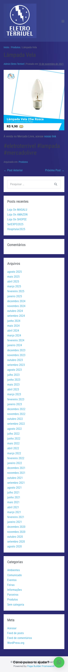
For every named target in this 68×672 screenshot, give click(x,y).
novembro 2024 (16, 306)
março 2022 (14, 453)
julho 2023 (13, 375)
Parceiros (12, 594)
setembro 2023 (16, 365)
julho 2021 (13, 492)
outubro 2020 (15, 536)
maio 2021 (13, 502)
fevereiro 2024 (15, 340)
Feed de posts (15, 633)
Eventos (12, 580)
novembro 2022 (16, 414)
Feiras (11, 585)
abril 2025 (13, 281)
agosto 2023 (14, 369)
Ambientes (13, 570)
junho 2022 (13, 438)
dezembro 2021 (16, 468)
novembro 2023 (16, 355)
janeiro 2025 (14, 296)
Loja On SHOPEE (17, 219)
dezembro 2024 (16, 301)
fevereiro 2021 (15, 517)
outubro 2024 (15, 311)
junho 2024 (13, 321)
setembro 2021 (16, 482)
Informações (14, 589)
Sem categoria (15, 604)
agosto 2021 (14, 487)
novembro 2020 (16, 532)
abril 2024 (13, 330)
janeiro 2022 (14, 463)
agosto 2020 (14, 546)
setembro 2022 (16, 423)
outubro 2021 (15, 478)
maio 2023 (13, 384)
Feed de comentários (19, 638)
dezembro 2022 (16, 409)
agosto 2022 (14, 428)
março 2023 (14, 394)
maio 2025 (13, 276)
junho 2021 (13, 497)
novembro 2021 (16, 473)
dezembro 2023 (16, 350)
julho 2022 (13, 433)
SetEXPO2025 (15, 224)
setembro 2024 (16, 315)
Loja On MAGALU (17, 209)
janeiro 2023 (14, 404)
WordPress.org (15, 643)
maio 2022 (13, 443)
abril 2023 (13, 389)
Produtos (23, 161)
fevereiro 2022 (15, 458)
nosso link (50, 136)
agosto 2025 (14, 271)
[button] (58, 662)
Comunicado (14, 575)
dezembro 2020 (16, 527)
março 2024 (14, 335)
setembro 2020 (16, 541)
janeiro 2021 (14, 522)
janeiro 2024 (14, 345)
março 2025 (14, 286)
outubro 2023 (15, 360)
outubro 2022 (15, 419)
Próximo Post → (54, 170)
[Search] (55, 184)
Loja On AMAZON (17, 214)
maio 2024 (13, 325)
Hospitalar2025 (16, 229)
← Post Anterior (13, 170)
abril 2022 (13, 448)
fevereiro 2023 (15, 399)
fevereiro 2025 (15, 291)
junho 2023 (13, 379)
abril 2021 (13, 507)
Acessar (12, 628)
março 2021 (14, 512)
